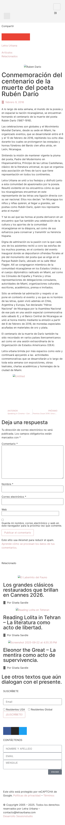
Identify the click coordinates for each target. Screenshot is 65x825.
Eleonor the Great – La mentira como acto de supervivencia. (29, 655)
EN (55, 13)
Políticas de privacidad (27, 795)
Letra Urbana (9, 45)
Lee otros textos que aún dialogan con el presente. (32, 679)
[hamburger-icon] (56, 6)
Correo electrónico (14, 496)
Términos (48, 795)
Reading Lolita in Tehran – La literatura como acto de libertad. (32, 622)
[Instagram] (15, 731)
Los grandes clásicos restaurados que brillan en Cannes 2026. (30, 590)
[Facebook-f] (7, 731)
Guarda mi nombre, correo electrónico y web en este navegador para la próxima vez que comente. (32, 524)
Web (4, 509)
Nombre (7, 484)
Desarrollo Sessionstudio (18, 816)
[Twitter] (23, 731)
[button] (7, 16)
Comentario (10, 443)
